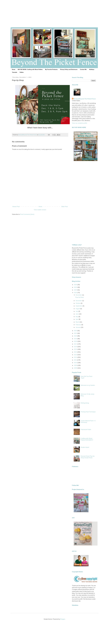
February (78, 324)
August (78, 308)
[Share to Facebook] (58, 135)
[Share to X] (56, 135)
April (77, 319)
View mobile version (40, 209)
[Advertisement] (54, 12)
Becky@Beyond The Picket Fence (85, 99)
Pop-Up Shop (79, 297)
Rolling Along (85, 403)
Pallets (22, 72)
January (78, 327)
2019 (75, 338)
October (78, 303)
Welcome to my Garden (88, 385)
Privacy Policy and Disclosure (68, 69)
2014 (75, 352)
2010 (75, 362)
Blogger (62, 619)
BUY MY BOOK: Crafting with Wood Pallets (30, 69)
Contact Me (83, 69)
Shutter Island (85, 447)
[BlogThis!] (55, 135)
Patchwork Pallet (86, 429)
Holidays (91, 69)
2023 (75, 292)
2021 (75, 333)
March (78, 322)
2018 (75, 341)
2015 (75, 349)
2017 (75, 344)
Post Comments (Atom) (27, 214)
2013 (75, 354)
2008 (75, 368)
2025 (75, 287)
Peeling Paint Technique (88, 412)
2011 (75, 360)
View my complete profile (79, 123)
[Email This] (53, 135)
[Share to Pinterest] (59, 135)
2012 (75, 357)
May (77, 316)
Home (13, 69)
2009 (75, 365)
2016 (75, 346)
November (79, 300)
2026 (75, 284)
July (77, 311)
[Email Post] (48, 134)
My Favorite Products (51, 69)
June (77, 314)
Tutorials (14, 72)
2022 (75, 330)
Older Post (64, 206)
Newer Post (16, 206)
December (79, 295)
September (79, 306)
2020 (75, 336)
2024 (75, 290)
